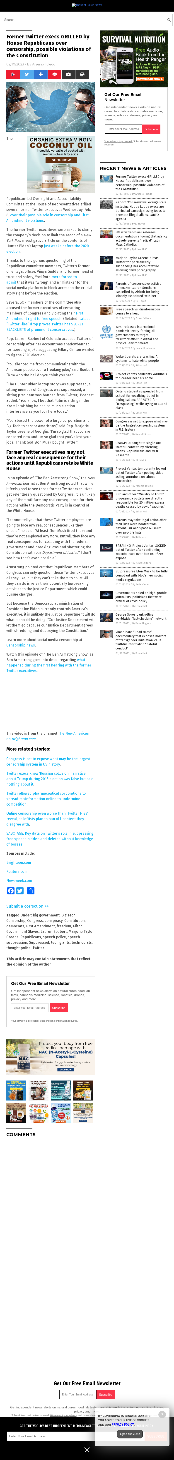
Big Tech (68, 915)
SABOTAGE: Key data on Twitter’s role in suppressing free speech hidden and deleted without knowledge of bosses (49, 838)
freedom (64, 926)
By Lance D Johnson (144, 348)
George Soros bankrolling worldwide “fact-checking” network (141, 617)
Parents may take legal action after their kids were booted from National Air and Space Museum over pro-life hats (141, 526)
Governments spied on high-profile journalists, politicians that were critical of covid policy (141, 597)
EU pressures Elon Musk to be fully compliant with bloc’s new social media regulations (142, 575)
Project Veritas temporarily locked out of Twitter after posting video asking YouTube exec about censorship (141, 475)
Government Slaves (22, 931)
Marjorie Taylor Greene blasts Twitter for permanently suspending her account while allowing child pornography (137, 264)
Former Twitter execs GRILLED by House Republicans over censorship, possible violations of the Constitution (140, 183)
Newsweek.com (19, 880)
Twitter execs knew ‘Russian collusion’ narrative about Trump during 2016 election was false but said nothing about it (50, 778)
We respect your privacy (63, 1415)
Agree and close (130, 1434)
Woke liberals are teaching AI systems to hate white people (137, 359)
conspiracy (54, 920)
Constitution (74, 920)
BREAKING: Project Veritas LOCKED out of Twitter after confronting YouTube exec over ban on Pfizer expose (141, 552)
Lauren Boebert (54, 931)
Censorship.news (20, 645)
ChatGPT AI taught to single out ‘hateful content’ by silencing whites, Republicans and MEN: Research (138, 449)
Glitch (77, 926)
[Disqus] (50, 1198)
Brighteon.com (24, 739)
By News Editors (142, 318)
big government (46, 915)
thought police (18, 948)
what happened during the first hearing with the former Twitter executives (48, 665)
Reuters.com (16, 871)
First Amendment (40, 926)
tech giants (60, 942)
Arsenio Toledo (43, 64)
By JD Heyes (138, 223)
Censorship (15, 920)
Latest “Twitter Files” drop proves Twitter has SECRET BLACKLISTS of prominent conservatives (48, 324)
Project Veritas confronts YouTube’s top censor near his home (141, 376)
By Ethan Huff (139, 249)
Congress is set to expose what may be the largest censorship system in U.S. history (142, 425)
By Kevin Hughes (141, 623)
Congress (35, 920)
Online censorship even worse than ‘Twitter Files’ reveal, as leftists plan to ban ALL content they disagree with (47, 818)
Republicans (30, 937)
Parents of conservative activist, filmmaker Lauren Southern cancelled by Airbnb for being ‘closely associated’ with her (138, 290)
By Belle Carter (141, 584)
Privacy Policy (123, 1424)
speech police (54, 937)
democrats (15, 926)
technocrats (82, 942)
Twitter (38, 948)
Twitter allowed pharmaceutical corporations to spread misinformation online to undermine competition (46, 798)
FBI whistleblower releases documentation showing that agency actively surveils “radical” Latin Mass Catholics (141, 238)
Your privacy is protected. (25, 1020)
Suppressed (39, 942)
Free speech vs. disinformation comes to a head (138, 311)
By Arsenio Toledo (142, 193)
